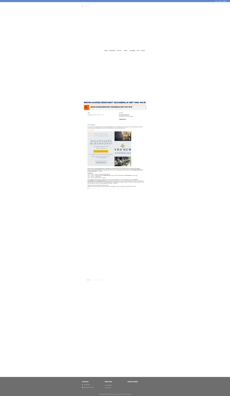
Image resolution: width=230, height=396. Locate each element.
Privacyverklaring (108, 385)
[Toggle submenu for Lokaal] (128, 50)
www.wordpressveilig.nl (126, 394)
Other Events (122, 119)
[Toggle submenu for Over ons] (122, 50)
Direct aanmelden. (91, 130)
